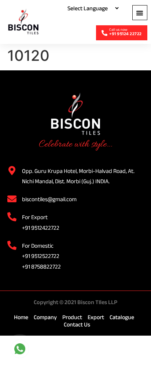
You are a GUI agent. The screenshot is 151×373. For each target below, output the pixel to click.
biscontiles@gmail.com (49, 199)
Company (45, 317)
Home (21, 317)
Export (96, 317)
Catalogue (122, 317)
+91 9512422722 (40, 228)
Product (72, 317)
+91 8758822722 (41, 266)
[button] (139, 12)
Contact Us (77, 324)
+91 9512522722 (40, 256)
